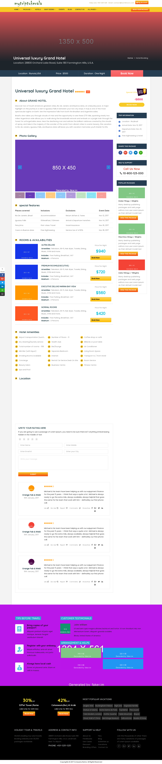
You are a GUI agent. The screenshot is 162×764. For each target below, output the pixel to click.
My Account (142, 2)
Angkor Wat (88, 706)
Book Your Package (140, 9)
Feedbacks (87, 739)
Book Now (127, 73)
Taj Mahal (123, 710)
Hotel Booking (142, 58)
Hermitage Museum (110, 718)
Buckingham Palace (103, 706)
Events (62, 9)
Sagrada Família (131, 706)
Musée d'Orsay (140, 718)
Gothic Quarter (110, 714)
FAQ (100, 736)
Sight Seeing (49, 9)
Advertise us (103, 741)
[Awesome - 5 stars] (37, 438)
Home (16, 9)
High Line (118, 706)
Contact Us (79, 9)
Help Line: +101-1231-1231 (98, 3)
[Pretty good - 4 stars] (33, 438)
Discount (86, 744)
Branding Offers (89, 747)
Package (26, 9)
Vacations (102, 744)
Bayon (136, 714)
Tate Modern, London (92, 714)
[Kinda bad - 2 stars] (24, 438)
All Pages (92, 9)
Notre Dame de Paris (108, 710)
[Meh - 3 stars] (29, 438)
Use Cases (87, 741)
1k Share (2, 270)
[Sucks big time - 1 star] (20, 438)
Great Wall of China (91, 718)
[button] (22, 166)
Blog (70, 9)
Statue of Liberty (90, 710)
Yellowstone (126, 718)
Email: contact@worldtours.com (121, 3)
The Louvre (134, 710)
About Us (87, 736)
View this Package (128, 218)
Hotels (38, 9)
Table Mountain (125, 714)
